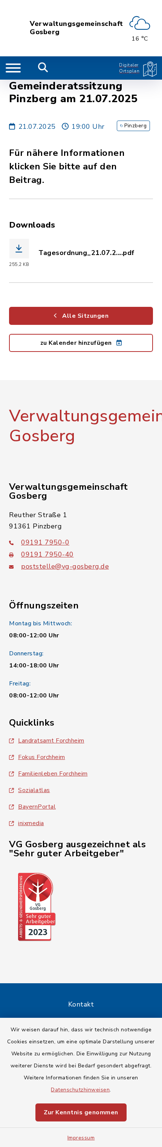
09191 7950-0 (45, 542)
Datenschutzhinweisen (80, 1089)
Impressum (81, 1137)
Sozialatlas (34, 790)
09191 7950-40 (47, 554)
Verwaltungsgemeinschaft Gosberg (76, 28)
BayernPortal (37, 807)
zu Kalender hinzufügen (77, 343)
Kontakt (81, 1004)
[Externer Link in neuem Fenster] (37, 906)
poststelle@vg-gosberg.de (65, 566)
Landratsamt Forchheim (51, 740)
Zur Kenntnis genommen (81, 1112)
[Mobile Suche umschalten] (43, 68)
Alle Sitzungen (85, 316)
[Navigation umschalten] (13, 68)
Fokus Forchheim (41, 757)
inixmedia (31, 823)
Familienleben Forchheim (53, 774)
